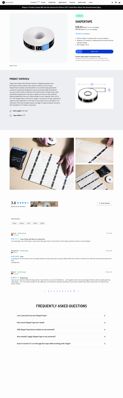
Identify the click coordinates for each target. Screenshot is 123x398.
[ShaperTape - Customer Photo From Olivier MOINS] (33, 204)
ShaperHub (51, 2)
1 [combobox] (77, 51)
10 (74, 291)
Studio (43, 2)
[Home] (16, 2)
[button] (61, 315)
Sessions (72, 2)
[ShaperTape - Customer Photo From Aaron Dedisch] (40, 204)
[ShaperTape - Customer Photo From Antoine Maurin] (47, 204)
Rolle (35, 223)
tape (14, 223)
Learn (90, 2)
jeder (42, 223)
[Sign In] (112, 2)
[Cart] (116, 2)
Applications (62, 2)
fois (28, 223)
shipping (97, 27)
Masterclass (82, 2)
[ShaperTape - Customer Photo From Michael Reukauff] (54, 204)
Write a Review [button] (105, 203)
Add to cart (94, 51)
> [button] (78, 291)
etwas (22, 223)
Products (34, 2)
